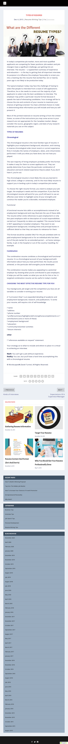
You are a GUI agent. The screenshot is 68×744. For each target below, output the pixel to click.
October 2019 (9, 564)
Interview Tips (9, 514)
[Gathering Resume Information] (19, 414)
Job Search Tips (10, 518)
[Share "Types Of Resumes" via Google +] (28, 376)
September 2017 (10, 630)
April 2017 (8, 643)
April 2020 (8, 542)
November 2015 (10, 717)
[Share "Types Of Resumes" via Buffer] (42, 376)
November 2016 (10, 665)
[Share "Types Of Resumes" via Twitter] (24, 376)
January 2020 (9, 551)
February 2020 (9, 546)
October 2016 (9, 669)
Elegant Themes (31, 738)
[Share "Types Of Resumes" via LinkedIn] (38, 376)
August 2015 (9, 730)
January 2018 (9, 612)
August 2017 (9, 634)
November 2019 (10, 560)
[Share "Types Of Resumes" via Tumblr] (31, 376)
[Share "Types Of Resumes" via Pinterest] (35, 376)
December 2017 (10, 616)
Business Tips (9, 510)
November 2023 (10, 538)
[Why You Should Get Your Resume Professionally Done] (49, 448)
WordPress (46, 738)
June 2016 (8, 687)
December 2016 (10, 660)
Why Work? (8, 499)
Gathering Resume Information (18, 426)
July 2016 (8, 682)
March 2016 (8, 700)
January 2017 (9, 656)
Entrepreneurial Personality (13, 495)
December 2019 (10, 555)
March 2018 (8, 603)
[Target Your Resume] (49, 417)
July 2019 (8, 577)
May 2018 (8, 595)
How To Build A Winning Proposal (15, 482)
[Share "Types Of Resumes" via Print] (53, 376)
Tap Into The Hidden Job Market (15, 486)
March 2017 (8, 647)
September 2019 (10, 568)
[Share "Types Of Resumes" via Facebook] (21, 376)
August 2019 (9, 573)
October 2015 (9, 722)
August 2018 (9, 581)
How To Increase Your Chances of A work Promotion (21, 490)
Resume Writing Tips (33, 19)
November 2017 (10, 621)
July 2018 (8, 586)
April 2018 (8, 599)
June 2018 (8, 590)
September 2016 (10, 673)
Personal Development (12, 523)
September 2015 (10, 726)
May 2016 (8, 691)
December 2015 (10, 713)
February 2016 (9, 704)
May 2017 (8, 638)
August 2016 (9, 678)
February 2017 (9, 652)
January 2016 (9, 708)
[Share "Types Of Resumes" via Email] (49, 376)
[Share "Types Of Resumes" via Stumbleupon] (45, 376)
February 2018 (9, 608)
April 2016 (8, 695)
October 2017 (9, 625)
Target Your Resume (43, 433)
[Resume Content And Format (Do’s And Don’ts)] (19, 447)
